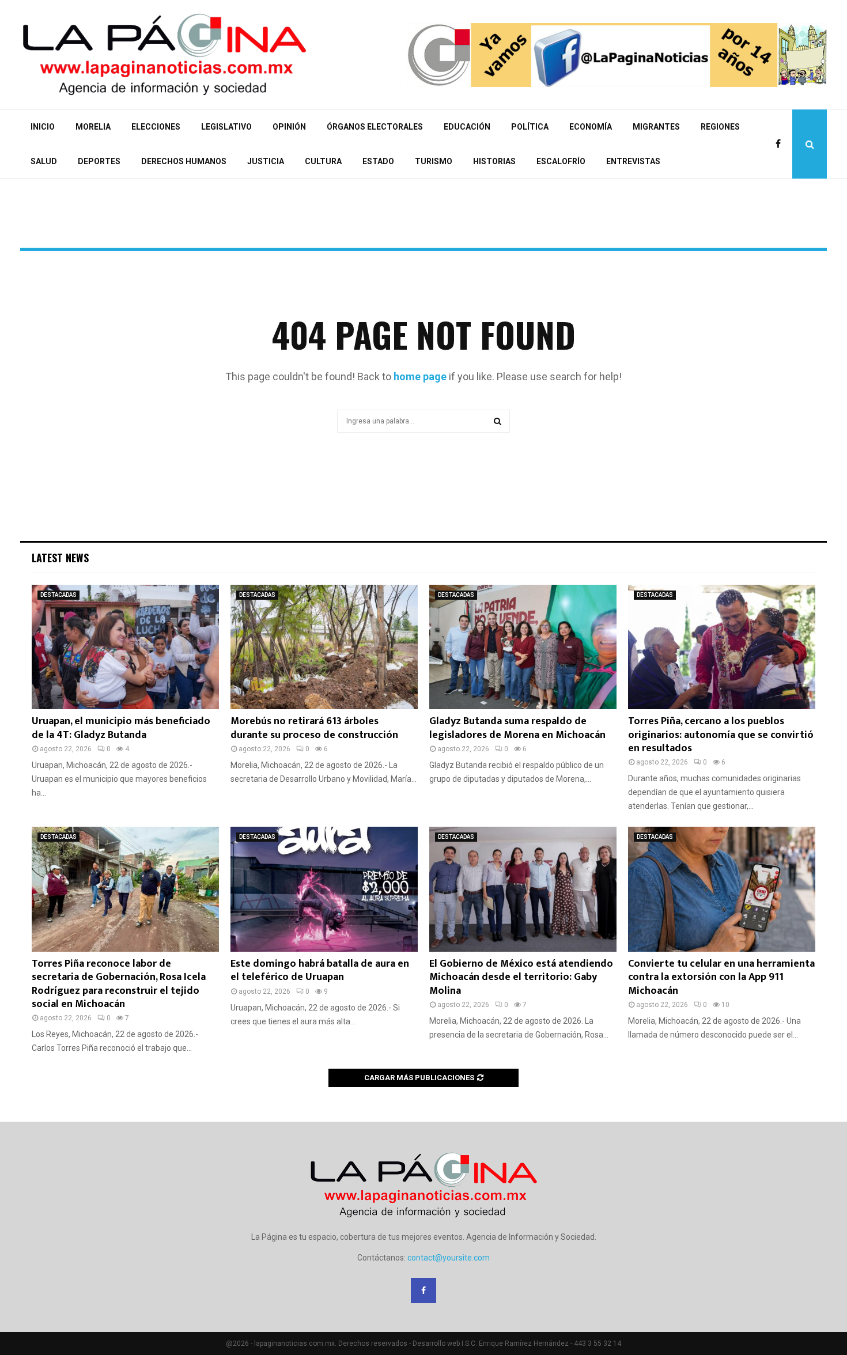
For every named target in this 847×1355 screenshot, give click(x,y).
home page (420, 376)
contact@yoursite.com (448, 1257)
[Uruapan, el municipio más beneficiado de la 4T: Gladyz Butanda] (125, 647)
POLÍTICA (530, 126)
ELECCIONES (155, 126)
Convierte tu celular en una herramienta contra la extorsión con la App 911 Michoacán (721, 977)
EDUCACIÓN (467, 126)
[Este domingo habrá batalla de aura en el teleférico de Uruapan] (324, 889)
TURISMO (433, 161)
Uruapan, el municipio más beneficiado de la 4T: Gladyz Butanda (121, 728)
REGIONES (720, 126)
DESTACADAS (58, 595)
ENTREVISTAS (633, 161)
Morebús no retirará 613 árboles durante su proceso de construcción (314, 728)
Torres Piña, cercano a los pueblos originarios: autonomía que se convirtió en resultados (721, 735)
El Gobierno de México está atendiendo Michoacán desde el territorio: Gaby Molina (521, 977)
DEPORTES (99, 161)
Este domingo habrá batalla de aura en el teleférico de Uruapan (319, 970)
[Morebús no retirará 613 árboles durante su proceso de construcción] (324, 647)
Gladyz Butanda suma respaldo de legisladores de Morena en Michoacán (517, 728)
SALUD (44, 161)
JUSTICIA (265, 161)
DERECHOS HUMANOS (183, 161)
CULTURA (323, 161)
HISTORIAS (494, 161)
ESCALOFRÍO (560, 161)
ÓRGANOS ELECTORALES (375, 126)
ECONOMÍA (590, 126)
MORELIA (93, 126)
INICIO (43, 126)
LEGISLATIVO (226, 126)
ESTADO (378, 161)
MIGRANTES (656, 126)
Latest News (60, 557)
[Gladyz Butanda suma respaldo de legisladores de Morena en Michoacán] (523, 647)
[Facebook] (781, 144)
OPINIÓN (289, 126)
